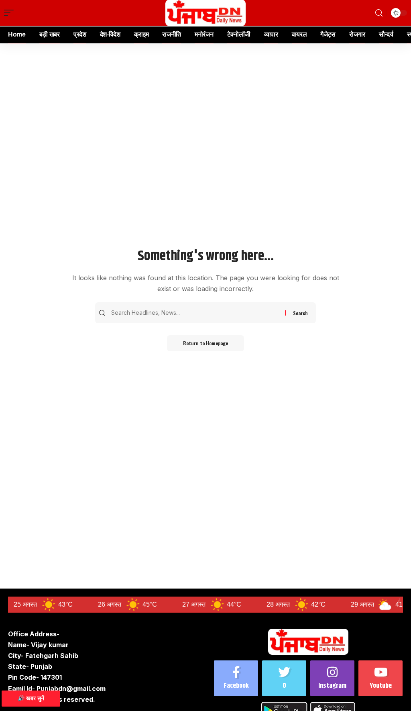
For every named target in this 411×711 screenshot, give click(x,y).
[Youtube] (380, 678)
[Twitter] (284, 678)
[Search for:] (197, 312)
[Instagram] (332, 678)
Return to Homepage (205, 343)
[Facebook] (236, 678)
